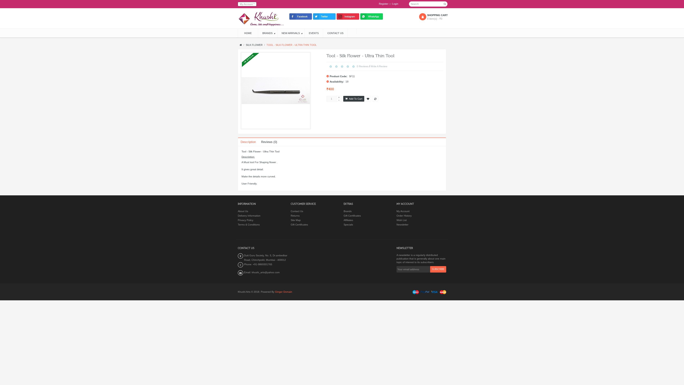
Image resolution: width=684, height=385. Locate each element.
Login (395, 3)
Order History (404, 215)
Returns (295, 215)
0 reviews (362, 66)
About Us (243, 211)
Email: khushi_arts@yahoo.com (262, 272)
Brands (348, 211)
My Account (403, 211)
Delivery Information (249, 215)
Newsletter (402, 224)
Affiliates (348, 220)
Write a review (378, 66)
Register (383, 3)
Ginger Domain (283, 291)
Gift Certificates (299, 224)
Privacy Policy (245, 220)
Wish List (402, 220)
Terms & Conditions (249, 224)
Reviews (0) (269, 142)
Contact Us (297, 211)
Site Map (296, 220)
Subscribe (438, 269)
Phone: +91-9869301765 (258, 264)
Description (248, 142)
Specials (348, 224)
